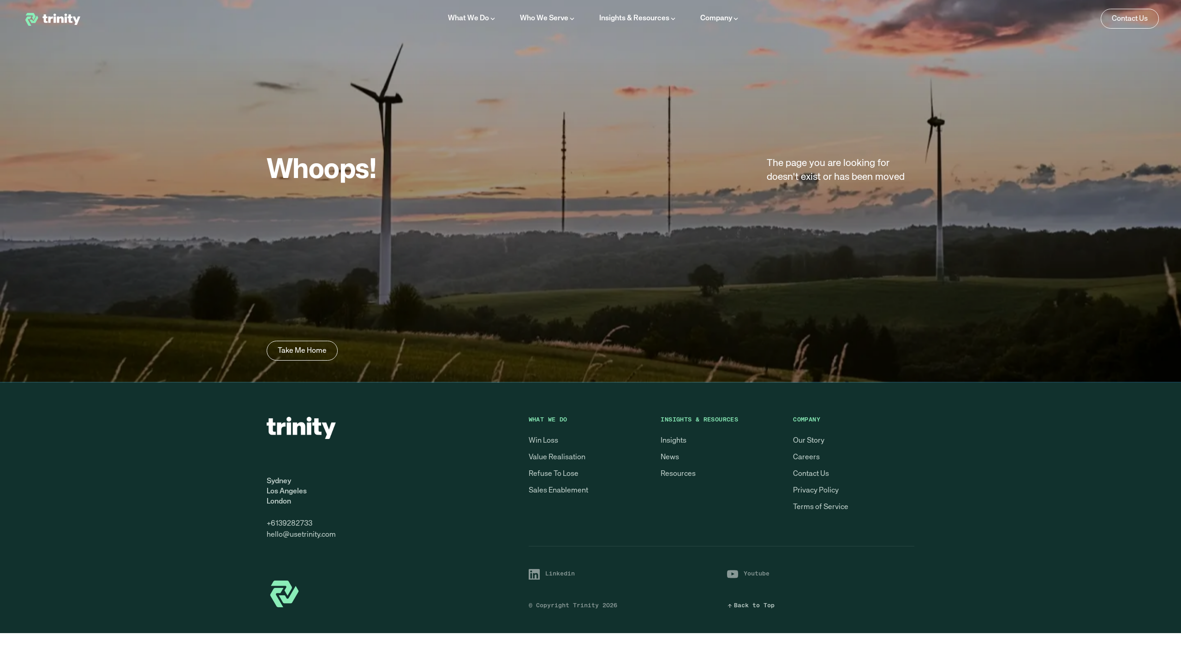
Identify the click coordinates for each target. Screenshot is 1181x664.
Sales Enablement (558, 490)
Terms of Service (820, 507)
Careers (806, 457)
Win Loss (543, 441)
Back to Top (754, 606)
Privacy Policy (816, 490)
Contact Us (811, 474)
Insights (673, 441)
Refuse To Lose (554, 474)
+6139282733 (289, 524)
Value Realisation (557, 457)
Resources (678, 474)
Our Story (808, 441)
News (670, 457)
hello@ (278, 535)
